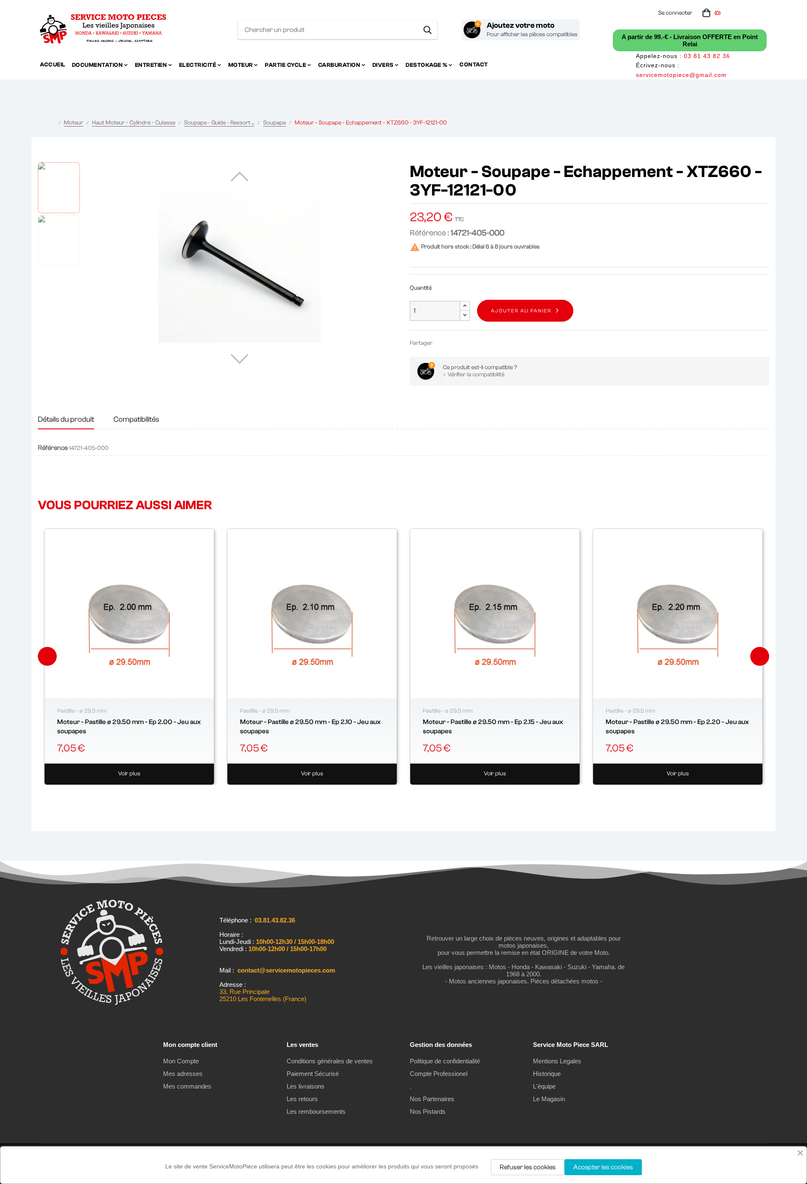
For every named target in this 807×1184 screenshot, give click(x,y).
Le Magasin (549, 1098)
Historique (547, 1073)
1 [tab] (382, 795)
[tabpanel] (129, 657)
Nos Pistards (428, 1111)
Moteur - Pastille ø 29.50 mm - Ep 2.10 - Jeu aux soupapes (310, 726)
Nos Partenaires (432, 1098)
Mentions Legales (557, 1061)
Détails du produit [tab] (66, 419)
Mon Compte (181, 1061)
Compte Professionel (438, 1073)
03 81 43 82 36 (707, 56)
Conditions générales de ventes (330, 1061)
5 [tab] (416, 795)
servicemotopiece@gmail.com (681, 74)
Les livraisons (305, 1086)
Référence (53, 448)
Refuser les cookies (528, 1167)
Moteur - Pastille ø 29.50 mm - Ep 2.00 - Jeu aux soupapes (129, 726)
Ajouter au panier (521, 311)
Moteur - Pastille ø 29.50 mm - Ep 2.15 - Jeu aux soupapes (493, 726)
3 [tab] (399, 795)
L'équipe (544, 1086)
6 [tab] (424, 795)
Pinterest (467, 343)
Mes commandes (187, 1086)
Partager (442, 343)
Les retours (302, 1098)
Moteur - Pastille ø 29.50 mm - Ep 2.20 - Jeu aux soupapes (677, 726)
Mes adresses (183, 1073)
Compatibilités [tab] (136, 419)
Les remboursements (316, 1111)
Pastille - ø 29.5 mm (82, 711)
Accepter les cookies (603, 1167)
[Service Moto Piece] (112, 1003)
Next (759, 656)
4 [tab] (408, 795)
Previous (47, 656)
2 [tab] (391, 795)
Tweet (455, 343)
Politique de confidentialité (445, 1061)
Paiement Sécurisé (313, 1073)
